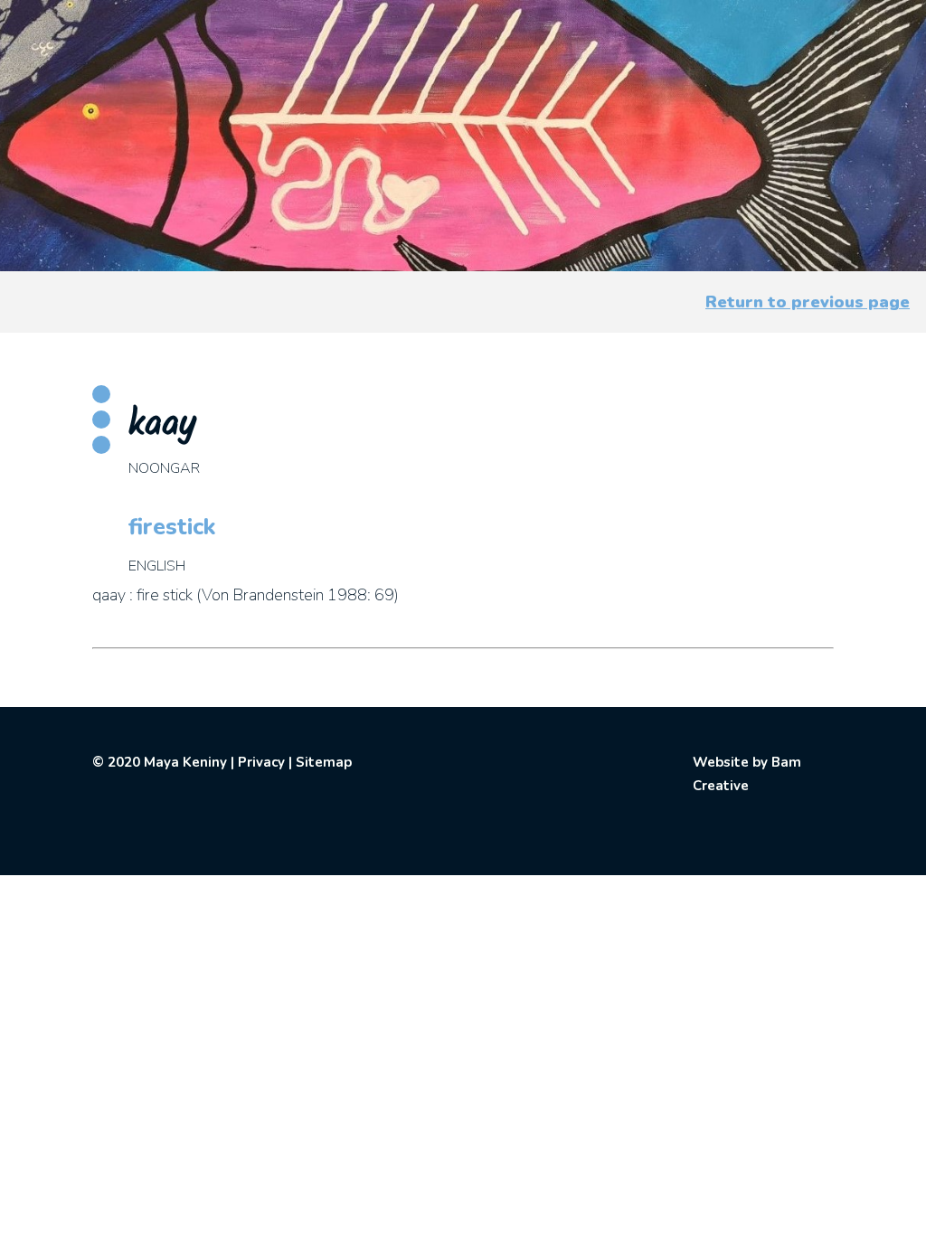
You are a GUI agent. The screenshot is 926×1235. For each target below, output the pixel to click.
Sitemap (324, 762)
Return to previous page (807, 302)
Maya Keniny (185, 762)
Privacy (261, 762)
